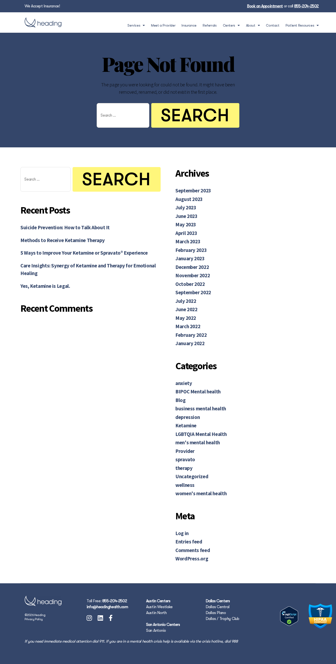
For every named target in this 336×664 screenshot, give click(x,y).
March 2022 (187, 326)
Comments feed (192, 550)
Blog (180, 400)
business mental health (200, 408)
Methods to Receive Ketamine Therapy (62, 240)
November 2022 (192, 275)
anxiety (183, 383)
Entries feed (188, 541)
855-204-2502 (306, 6)
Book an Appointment (265, 6)
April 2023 (186, 233)
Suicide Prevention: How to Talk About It (65, 227)
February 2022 (191, 335)
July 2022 (185, 301)
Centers (229, 25)
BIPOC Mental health (198, 391)
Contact (272, 25)
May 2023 (185, 224)
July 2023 (185, 207)
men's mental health (197, 442)
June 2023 (186, 216)
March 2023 (187, 241)
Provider (185, 451)
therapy (183, 468)
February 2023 (191, 250)
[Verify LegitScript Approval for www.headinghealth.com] (289, 616)
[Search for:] (122, 116)
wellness (185, 485)
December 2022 (192, 267)
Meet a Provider (163, 25)
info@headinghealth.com (107, 607)
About (250, 25)
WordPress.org (191, 558)
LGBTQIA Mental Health (201, 434)
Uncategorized (191, 476)
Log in (182, 533)
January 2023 (190, 258)
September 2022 (193, 292)
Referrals (210, 25)
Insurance (189, 25)
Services (133, 25)
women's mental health (201, 493)
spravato (185, 459)
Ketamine (186, 425)
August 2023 (189, 199)
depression (187, 417)
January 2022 (190, 343)
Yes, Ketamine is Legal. (45, 286)
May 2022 (185, 318)
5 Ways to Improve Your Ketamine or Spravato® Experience (84, 252)
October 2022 (190, 284)
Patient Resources (300, 25)
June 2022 (186, 309)
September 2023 (193, 190)
